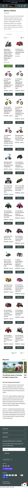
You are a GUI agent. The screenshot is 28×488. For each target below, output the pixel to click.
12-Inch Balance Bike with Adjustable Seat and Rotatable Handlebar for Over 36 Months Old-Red (8, 139)
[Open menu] (3, 5)
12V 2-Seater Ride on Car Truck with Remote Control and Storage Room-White (8, 189)
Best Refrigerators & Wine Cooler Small (17, 414)
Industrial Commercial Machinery (15, 408)
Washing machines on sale (14, 412)
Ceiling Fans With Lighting (13, 405)
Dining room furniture (11, 385)
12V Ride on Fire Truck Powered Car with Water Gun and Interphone (19, 51)
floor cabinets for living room (11, 386)
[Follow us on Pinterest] (8, 466)
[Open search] (19, 6)
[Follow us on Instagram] (6, 466)
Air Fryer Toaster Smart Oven (9, 416)
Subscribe (7, 453)
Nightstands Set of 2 (11, 390)
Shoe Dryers (10, 418)
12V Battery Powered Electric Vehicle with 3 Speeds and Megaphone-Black (19, 263)
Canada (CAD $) (6, 459)
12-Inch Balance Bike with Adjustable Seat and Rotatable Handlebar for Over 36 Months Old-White (19, 112)
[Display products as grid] (21, 37)
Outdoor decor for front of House (14, 397)
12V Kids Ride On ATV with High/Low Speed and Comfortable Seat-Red (8, 338)
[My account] (21, 6)
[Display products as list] (23, 37)
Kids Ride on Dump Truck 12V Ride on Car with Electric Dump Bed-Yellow (8, 287)
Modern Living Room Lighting (13, 403)
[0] (24, 6)
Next (21, 353)
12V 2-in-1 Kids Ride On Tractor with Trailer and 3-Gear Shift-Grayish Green (8, 263)
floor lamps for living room (12, 401)
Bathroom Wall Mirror (13, 396)
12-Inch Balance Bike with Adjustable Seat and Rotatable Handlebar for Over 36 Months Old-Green (19, 83)
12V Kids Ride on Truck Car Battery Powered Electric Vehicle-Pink (19, 238)
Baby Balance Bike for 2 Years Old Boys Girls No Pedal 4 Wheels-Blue (8, 164)
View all (23, 359)
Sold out (8, 66)
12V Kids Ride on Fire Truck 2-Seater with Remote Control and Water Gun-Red (8, 313)
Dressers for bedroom (13, 388)
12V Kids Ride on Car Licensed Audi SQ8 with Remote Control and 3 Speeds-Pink (19, 288)
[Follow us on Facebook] (3, 466)
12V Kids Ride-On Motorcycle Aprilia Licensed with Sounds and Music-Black (19, 338)
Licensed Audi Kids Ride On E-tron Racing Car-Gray (8, 238)
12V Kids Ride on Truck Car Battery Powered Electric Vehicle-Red (19, 312)
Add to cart (19, 66)
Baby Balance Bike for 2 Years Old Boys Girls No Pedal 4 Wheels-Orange (19, 138)
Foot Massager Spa (17, 410)
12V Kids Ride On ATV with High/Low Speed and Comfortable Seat (19, 213)
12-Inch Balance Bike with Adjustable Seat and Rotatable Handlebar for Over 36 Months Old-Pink (8, 83)
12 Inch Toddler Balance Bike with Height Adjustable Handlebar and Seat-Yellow (8, 110)
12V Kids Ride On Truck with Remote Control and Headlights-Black (19, 164)
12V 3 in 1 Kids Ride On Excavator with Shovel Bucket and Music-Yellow (19, 188)
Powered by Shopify (6, 483)
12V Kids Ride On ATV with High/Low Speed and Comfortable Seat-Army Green (8, 214)
